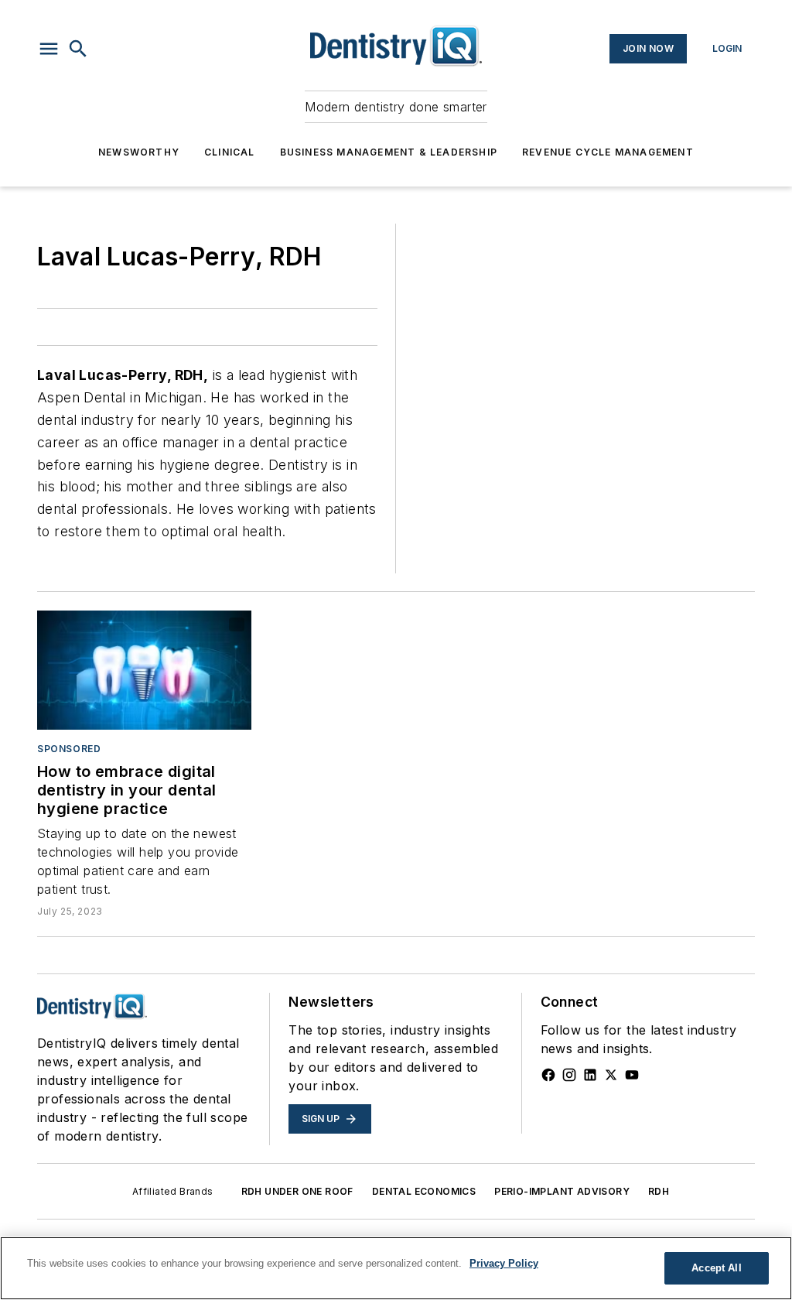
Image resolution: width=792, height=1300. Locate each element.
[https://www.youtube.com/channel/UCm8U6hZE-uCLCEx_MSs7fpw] (632, 1075)
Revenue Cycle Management (608, 152)
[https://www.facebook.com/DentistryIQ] (548, 1075)
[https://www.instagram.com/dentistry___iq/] (569, 1075)
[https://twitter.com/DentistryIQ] (611, 1075)
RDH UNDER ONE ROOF (297, 1191)
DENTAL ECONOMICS (424, 1191)
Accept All (716, 1268)
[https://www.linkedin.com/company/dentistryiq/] (590, 1075)
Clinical (229, 152)
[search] (78, 48)
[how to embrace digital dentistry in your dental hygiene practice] (144, 670)
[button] (48, 48)
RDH (658, 1191)
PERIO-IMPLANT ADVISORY (562, 1191)
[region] (396, 1268)
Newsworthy (138, 152)
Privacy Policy (503, 1263)
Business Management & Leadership (388, 152)
